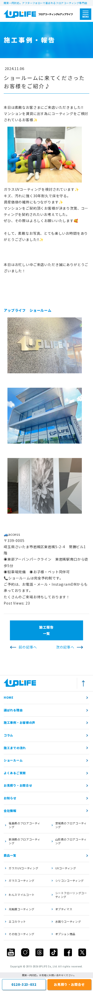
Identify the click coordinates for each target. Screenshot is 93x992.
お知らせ (10, 798)
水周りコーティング (68, 921)
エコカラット (17, 921)
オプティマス (63, 909)
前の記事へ (28, 647)
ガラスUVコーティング (23, 868)
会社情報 (10, 810)
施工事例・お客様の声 (19, 722)
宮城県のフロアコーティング (71, 825)
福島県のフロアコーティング (24, 825)
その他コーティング (21, 934)
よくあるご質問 (15, 773)
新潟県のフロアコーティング (24, 841)
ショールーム (13, 760)
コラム (8, 735)
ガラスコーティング (21, 880)
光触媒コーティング (21, 909)
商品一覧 (10, 855)
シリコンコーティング (69, 880)
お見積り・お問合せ (18, 785)
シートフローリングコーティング (71, 895)
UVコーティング (65, 868)
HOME (8, 697)
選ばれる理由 (13, 710)
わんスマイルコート (22, 895)
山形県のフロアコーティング (71, 841)
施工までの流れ (15, 748)
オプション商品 (65, 934)
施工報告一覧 (46, 630)
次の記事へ (65, 647)
